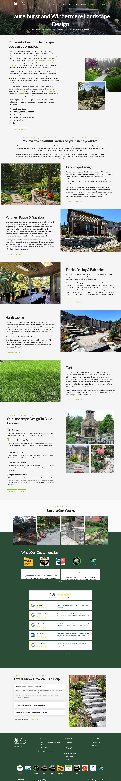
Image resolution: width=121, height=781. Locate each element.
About (70, 4)
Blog (77, 4)
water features (19, 93)
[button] (98, 4)
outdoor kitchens (46, 60)
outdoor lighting (51, 91)
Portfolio (62, 4)
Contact (83, 4)
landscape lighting (34, 60)
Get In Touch (33, 720)
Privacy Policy (91, 780)
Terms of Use (101, 780)
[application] (57, 4)
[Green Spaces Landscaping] (19, 4)
